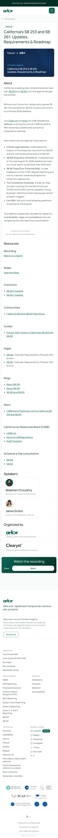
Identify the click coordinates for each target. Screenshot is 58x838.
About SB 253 (13, 384)
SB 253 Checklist (14, 291)
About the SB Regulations (19, 437)
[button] (52, 11)
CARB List (11, 433)
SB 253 (12, 91)
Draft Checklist (14, 441)
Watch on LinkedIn (13, 255)
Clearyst (13, 120)
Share (6, 568)
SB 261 (24, 91)
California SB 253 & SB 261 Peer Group (25, 313)
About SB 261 (13, 388)
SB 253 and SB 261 (15, 392)
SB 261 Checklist (14, 295)
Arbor (25, 120)
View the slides (11, 272)
